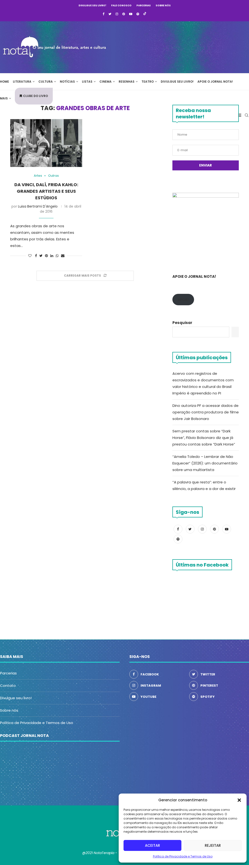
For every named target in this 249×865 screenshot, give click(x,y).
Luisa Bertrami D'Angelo (38, 206)
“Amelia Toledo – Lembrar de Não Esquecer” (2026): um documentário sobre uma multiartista (205, 463)
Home (4, 81)
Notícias (67, 81)
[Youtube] (130, 14)
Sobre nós (163, 5)
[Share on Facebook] (36, 255)
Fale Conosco (121, 5)
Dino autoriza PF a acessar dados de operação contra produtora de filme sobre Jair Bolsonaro (205, 412)
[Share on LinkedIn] (51, 255)
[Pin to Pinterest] (46, 255)
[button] (239, 800)
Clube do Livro (35, 96)
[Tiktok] (144, 14)
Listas (87, 81)
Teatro (148, 81)
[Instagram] (117, 14)
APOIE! (183, 299)
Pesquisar (182, 322)
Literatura (22, 81)
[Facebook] (103, 14)
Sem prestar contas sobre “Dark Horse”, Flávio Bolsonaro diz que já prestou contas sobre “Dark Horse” (203, 437)
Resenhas (126, 81)
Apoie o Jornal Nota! (215, 81)
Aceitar (152, 845)
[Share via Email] (62, 255)
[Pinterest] (123, 14)
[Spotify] (137, 14)
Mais (4, 98)
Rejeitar (213, 845)
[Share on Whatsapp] (57, 255)
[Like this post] (30, 255)
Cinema (105, 81)
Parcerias (143, 5)
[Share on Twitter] (41, 255)
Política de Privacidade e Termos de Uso (183, 856)
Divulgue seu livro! (92, 5)
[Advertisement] (176, 46)
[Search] (246, 115)
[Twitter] (109, 14)
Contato (8, 685)
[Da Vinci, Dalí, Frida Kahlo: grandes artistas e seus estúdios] (46, 143)
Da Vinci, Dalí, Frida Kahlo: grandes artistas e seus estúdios (46, 191)
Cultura (45, 81)
